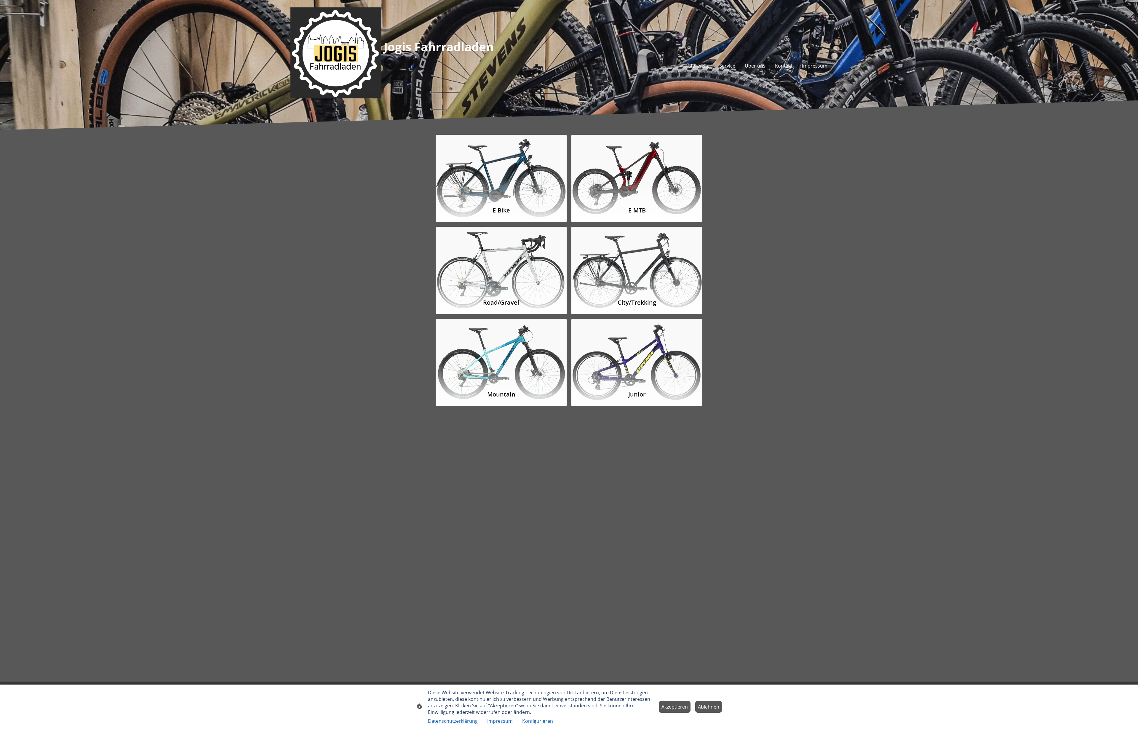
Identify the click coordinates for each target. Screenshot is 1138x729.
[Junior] (636, 352)
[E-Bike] (501, 168)
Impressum (500, 721)
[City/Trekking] (636, 260)
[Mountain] (501, 352)
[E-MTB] (636, 168)
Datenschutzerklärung (453, 721)
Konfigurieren (537, 721)
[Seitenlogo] (335, 52)
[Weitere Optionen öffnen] (839, 65)
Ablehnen (708, 707)
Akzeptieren (674, 707)
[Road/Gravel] (501, 260)
